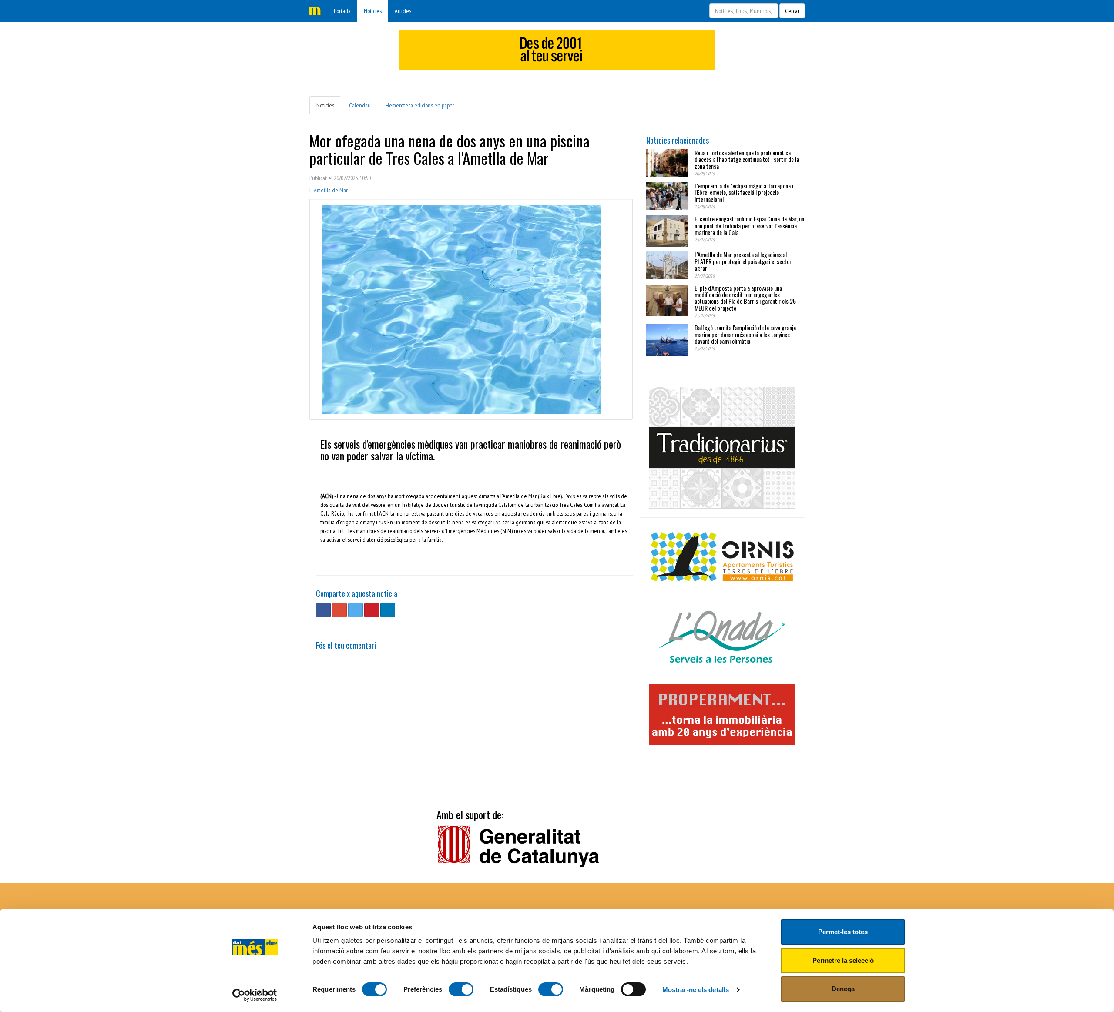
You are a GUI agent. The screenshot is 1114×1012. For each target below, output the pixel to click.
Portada (342, 11)
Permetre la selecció (843, 960)
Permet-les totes (843, 931)
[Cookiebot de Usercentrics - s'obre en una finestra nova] (255, 995)
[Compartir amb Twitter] (355, 610)
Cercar (792, 11)
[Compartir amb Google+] (339, 610)
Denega (843, 988)
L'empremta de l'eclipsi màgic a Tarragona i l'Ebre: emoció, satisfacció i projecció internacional (744, 192)
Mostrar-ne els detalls (695, 989)
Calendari (360, 105)
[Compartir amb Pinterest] (371, 610)
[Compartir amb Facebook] (323, 610)
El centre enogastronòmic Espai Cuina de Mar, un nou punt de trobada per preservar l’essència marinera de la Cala (749, 225)
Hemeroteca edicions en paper (420, 105)
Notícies (373, 11)
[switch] (461, 989)
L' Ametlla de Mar (328, 190)
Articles (403, 11)
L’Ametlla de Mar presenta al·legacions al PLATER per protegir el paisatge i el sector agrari (743, 261)
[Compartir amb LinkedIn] (387, 610)
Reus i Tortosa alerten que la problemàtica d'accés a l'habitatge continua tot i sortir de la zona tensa (747, 159)
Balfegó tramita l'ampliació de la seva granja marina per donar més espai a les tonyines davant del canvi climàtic (745, 334)
